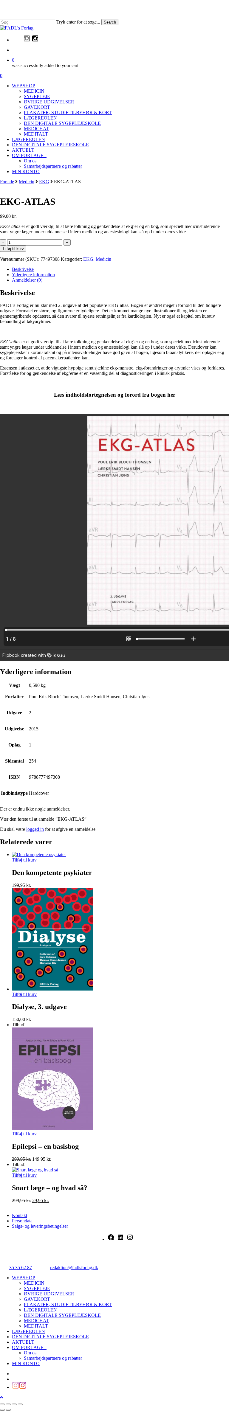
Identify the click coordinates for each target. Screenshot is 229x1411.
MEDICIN (34, 1283)
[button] (1, 1397)
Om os (30, 1352)
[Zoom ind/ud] (2, 1404)
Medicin (26, 181)
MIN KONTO (26, 1363)
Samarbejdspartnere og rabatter (53, 1358)
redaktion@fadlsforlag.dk (74, 1267)
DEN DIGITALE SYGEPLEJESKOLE (62, 1315)
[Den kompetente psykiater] (39, 854)
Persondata (22, 1220)
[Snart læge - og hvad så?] (35, 1169)
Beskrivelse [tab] (23, 269)
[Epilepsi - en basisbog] (52, 1128)
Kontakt (19, 1215)
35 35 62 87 (20, 1267)
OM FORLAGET (29, 1347)
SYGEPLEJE (37, 1288)
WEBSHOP (23, 1277)
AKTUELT (23, 1342)
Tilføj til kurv (13, 248)
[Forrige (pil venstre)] (2, 1410)
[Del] (14, 1404)
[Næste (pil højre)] (8, 1410)
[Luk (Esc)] (20, 1404)
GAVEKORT (37, 1299)
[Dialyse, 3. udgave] (52, 988)
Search (110, 22)
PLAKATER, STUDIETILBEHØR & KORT (68, 1304)
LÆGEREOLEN (40, 1309)
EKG (44, 181)
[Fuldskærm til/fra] (8, 1404)
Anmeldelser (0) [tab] (27, 279)
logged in (35, 829)
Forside (7, 181)
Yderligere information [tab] (33, 274)
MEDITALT (36, 1325)
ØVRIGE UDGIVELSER (49, 1293)
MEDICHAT (36, 1320)
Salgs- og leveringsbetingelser (40, 1226)
